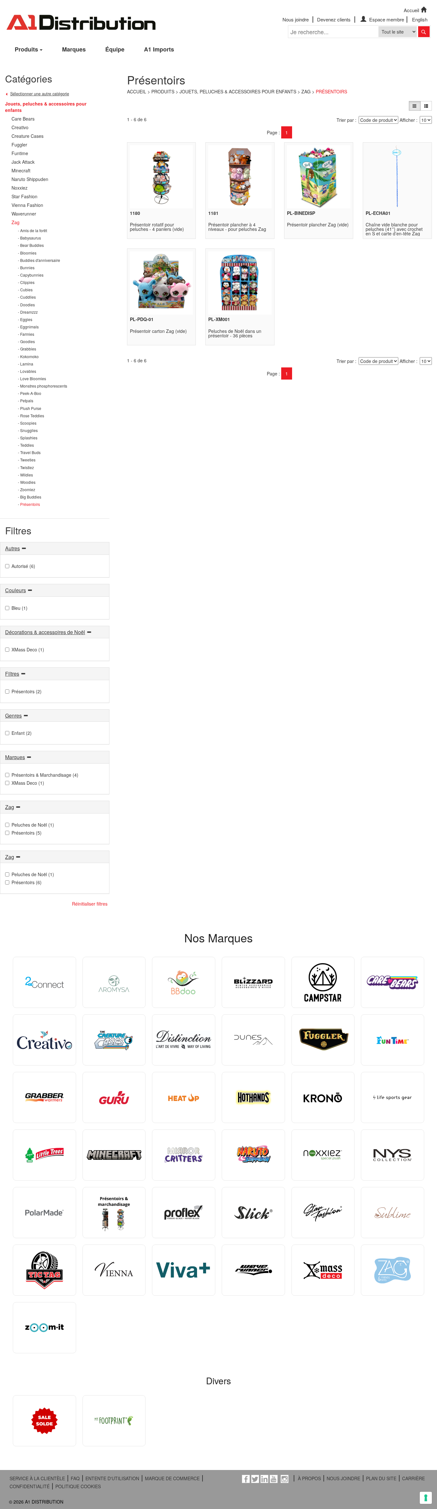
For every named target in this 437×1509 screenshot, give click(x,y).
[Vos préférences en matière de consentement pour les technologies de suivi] (426, 1498)
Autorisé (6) (23, 566)
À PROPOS (309, 1478)
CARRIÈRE (413, 1478)
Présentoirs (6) (27, 882)
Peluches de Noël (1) (33, 824)
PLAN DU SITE (381, 1478)
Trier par (345, 120)
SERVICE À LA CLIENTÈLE (37, 1478)
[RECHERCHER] (424, 31)
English (419, 19)
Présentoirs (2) (27, 691)
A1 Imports (159, 49)
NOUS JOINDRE (343, 1478)
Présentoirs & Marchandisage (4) (45, 775)
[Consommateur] (414, 106)
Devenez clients (334, 19)
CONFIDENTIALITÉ (30, 1486)
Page (272, 132)
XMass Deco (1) (28, 649)
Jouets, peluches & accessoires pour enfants (237, 91)
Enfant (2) (22, 733)
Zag (306, 91)
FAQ (75, 1478)
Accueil (411, 10)
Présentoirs (331, 91)
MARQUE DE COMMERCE (172, 1478)
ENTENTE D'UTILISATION (112, 1478)
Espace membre (386, 19)
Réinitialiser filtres (89, 903)
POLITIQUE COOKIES (78, 1486)
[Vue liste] (426, 106)
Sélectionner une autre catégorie (39, 94)
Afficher (407, 120)
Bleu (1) (20, 608)
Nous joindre (295, 19)
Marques (74, 49)
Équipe (114, 49)
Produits (26, 49)
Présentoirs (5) (27, 832)
